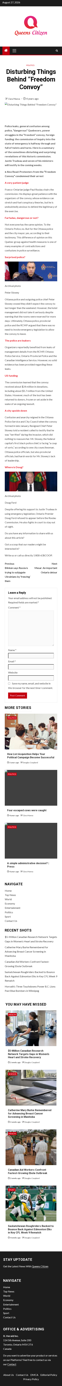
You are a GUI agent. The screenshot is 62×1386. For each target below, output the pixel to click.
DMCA (34, 1374)
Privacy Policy (31, 1379)
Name (12, 650)
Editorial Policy (48, 1374)
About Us (8, 1374)
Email (12, 661)
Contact (11, 1364)
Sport (8, 916)
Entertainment (12, 907)
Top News (10, 894)
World (8, 899)
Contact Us (11, 920)
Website (12, 672)
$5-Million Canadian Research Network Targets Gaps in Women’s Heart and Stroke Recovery (28, 1054)
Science (12, 1074)
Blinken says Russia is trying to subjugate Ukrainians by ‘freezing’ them (17, 572)
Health (12, 1014)
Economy (10, 903)
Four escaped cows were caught (26, 810)
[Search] (57, 51)
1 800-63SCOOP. (42, 555)
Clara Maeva (14, 98)
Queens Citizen (40, 1266)
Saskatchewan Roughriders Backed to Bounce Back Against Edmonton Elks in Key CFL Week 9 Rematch (31, 976)
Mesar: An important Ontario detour (45, 568)
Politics (30, 65)
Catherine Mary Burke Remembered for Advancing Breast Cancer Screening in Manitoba (26, 951)
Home (8, 890)
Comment (14, 607)
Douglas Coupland (30, 762)
